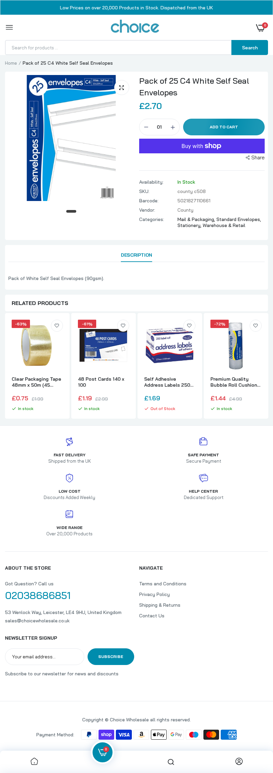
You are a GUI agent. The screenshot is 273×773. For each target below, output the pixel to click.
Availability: (151, 182)
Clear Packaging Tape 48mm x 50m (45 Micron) (36, 382)
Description (136, 255)
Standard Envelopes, (238, 219)
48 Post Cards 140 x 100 (101, 382)
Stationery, (190, 225)
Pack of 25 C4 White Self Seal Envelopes (194, 86)
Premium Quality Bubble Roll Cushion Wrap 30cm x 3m (233, 382)
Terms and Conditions (162, 584)
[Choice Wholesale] (135, 27)
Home (11, 63)
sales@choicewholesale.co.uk (37, 621)
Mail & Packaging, (196, 219)
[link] (57, 326)
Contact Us (151, 616)
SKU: (144, 191)
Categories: (151, 219)
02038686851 (38, 595)
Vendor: (147, 210)
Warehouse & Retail (224, 225)
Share (258, 157)
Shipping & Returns (159, 605)
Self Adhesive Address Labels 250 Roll (167, 382)
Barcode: (148, 201)
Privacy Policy (154, 594)
